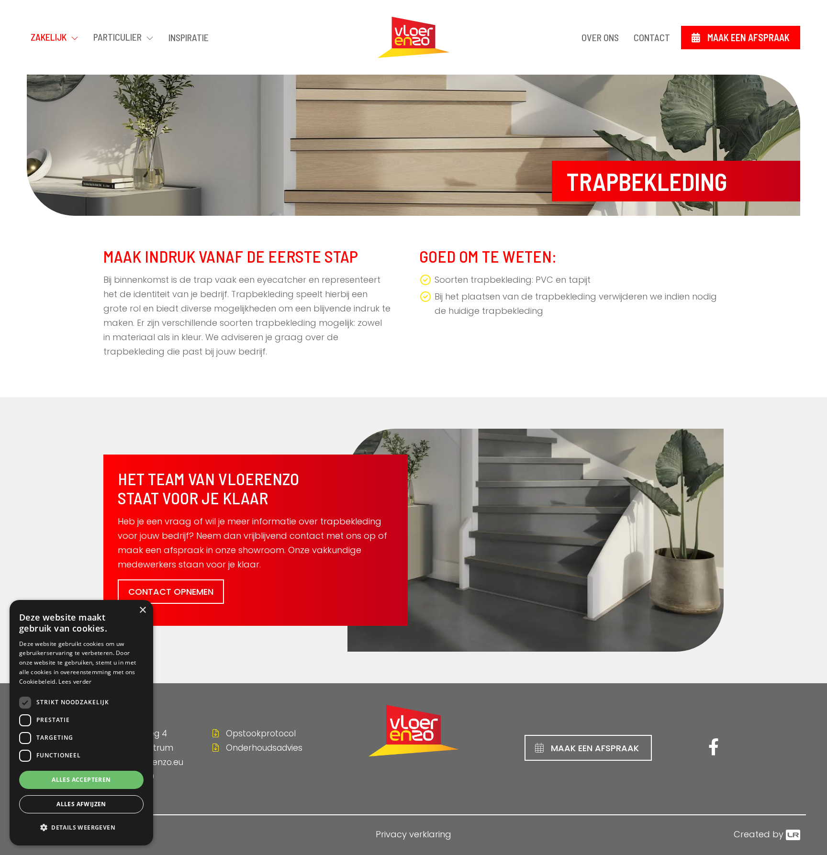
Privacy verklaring (413, 834)
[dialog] (81, 722)
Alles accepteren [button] (81, 780)
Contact (652, 37)
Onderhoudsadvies (263, 748)
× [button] (142, 610)
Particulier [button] (118, 37)
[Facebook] (711, 750)
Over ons (600, 37)
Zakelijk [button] (49, 37)
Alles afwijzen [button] (81, 804)
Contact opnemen (170, 592)
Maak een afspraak (748, 37)
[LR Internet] (793, 834)
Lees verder (74, 681)
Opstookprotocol (260, 733)
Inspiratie (188, 37)
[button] (81, 828)
